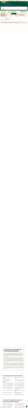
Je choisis (8, 404)
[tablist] (14, 19)
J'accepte (12, 404)
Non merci (3, 404)
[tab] (7, 19)
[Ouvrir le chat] (26, 406)
